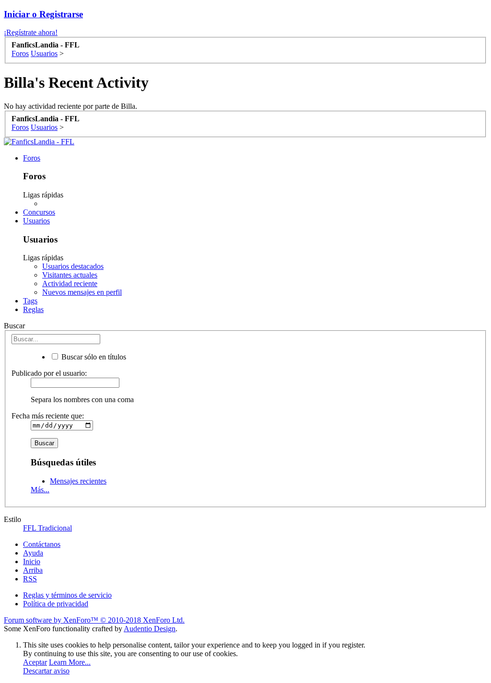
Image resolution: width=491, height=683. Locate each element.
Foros (31, 158)
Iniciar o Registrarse (43, 14)
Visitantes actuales (69, 275)
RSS (30, 579)
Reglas (33, 309)
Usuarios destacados (73, 266)
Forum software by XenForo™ (94, 620)
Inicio (31, 561)
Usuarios (36, 221)
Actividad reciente (69, 283)
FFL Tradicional (47, 528)
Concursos (39, 212)
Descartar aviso (46, 671)
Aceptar (35, 662)
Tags (30, 301)
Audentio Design (149, 629)
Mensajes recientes (78, 481)
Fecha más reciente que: (48, 416)
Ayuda (33, 553)
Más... (40, 490)
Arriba (33, 570)
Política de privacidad (55, 604)
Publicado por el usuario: (49, 373)
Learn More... (70, 662)
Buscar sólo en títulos (92, 357)
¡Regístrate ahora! (31, 32)
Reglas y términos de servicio (67, 595)
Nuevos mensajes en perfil (82, 292)
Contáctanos (41, 544)
